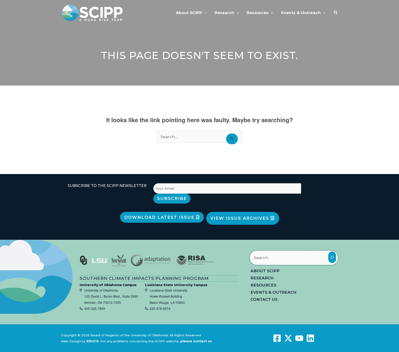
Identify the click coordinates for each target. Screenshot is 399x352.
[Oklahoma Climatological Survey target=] (83, 260)
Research (262, 278)
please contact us (196, 341)
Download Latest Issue (160, 217)
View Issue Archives (240, 218)
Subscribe (172, 198)
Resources (263, 285)
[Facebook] (277, 338)
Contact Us (264, 299)
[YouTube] (299, 338)
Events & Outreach (273, 292)
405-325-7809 (94, 308)
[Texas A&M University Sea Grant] (119, 260)
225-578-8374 (160, 308)
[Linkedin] (310, 338)
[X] (288, 338)
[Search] (332, 257)
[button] (204, 13)
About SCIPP (265, 271)
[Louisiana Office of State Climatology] (99, 260)
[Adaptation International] (150, 260)
